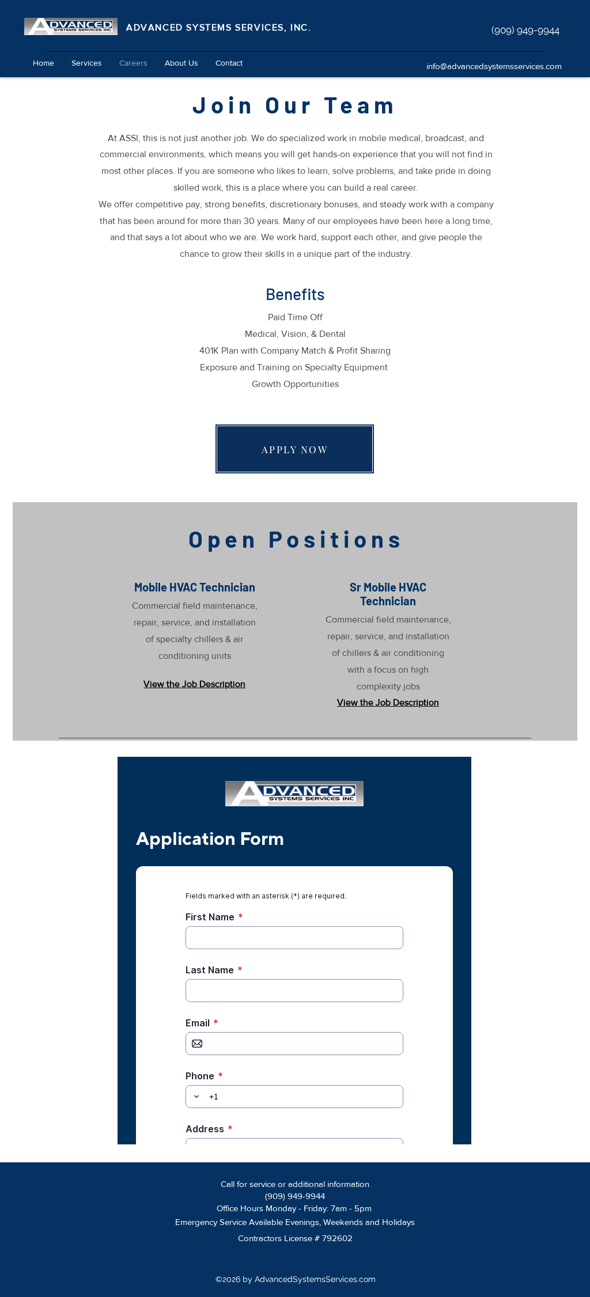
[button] (87, 62)
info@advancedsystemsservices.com (494, 66)
